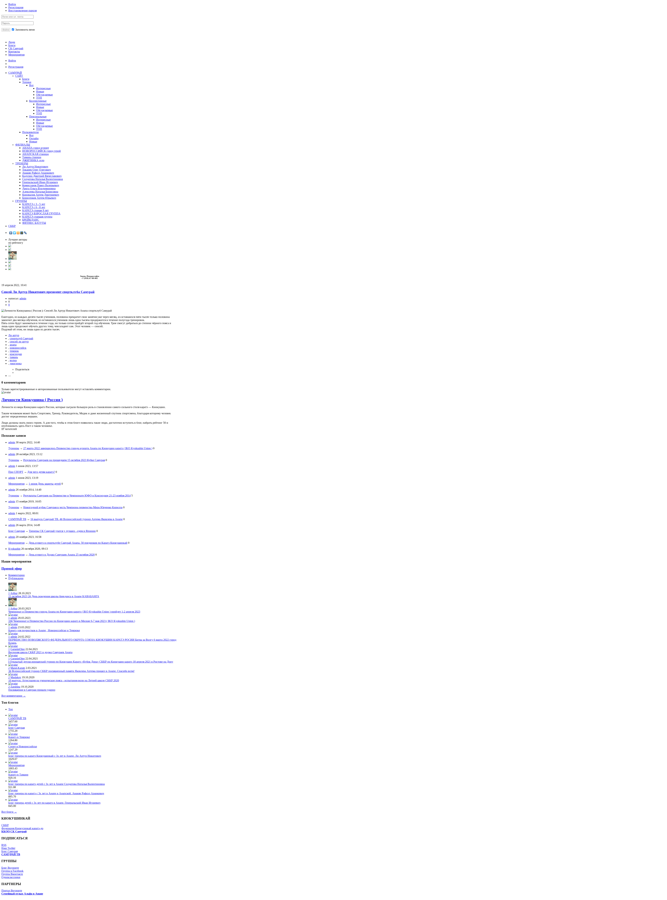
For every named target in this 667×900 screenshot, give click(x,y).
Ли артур (13, 335)
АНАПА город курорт (35, 147)
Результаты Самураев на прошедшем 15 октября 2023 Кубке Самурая (64, 460)
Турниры (13, 448)
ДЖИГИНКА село (33, 160)
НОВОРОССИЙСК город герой (41, 150)
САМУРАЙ (15, 72)
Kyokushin (14, 548)
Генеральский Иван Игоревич (40, 182)
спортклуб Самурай (21, 338)
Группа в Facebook (12, 870)
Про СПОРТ (15, 471)
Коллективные (38, 100)
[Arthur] (12, 258)
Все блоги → (9, 811)
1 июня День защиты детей (45, 483)
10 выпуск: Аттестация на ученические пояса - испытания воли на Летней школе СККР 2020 (63, 680)
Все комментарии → (13, 695)
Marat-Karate (17, 667)
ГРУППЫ (21, 200)
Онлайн (34, 138)
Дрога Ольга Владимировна (39, 188)
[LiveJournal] (25, 233)
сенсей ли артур (19, 341)
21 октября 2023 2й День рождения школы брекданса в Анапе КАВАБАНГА (53, 596)
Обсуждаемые (44, 94)
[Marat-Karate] (13, 664)
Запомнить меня (25, 29)
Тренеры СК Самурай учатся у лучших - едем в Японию (62, 531)
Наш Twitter (8, 848)
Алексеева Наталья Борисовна (40, 191)
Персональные (38, 116)
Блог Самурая (16, 531)
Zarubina (15, 686)
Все (31, 85)
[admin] (9, 246)
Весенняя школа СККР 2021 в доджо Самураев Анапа (40, 652)
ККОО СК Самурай (14, 831)
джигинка (16, 363)
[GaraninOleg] (13, 646)
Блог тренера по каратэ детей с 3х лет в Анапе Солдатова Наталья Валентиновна (56, 784)
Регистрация (15, 7)
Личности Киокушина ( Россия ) (32, 399)
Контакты (14, 51)
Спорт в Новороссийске (22, 746)
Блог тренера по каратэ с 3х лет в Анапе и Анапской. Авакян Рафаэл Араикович (56, 793)
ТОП (39, 97)
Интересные (43, 88)
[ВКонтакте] (11, 233)
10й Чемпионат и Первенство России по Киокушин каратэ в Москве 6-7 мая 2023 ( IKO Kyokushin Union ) (71, 621)
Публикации (15, 578)
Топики (26, 82)
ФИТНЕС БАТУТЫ (34, 222)
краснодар (16, 354)
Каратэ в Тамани (18, 774)
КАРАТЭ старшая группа (37, 216)
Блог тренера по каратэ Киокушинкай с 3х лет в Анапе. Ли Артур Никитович (54, 755)
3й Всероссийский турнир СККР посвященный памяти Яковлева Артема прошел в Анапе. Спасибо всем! (71, 671)
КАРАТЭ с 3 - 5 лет (33, 204)
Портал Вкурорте (11, 890)
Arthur (14, 593)
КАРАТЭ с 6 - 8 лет (33, 207)
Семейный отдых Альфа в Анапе (22, 893)
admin (22, 298)
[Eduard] (9, 269)
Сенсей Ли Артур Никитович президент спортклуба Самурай (47, 292)
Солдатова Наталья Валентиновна (42, 179)
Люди (11, 42)
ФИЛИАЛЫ (22, 144)
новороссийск (18, 347)
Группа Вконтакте (12, 874)
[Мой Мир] (22, 233)
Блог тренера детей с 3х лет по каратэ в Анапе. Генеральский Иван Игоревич (54, 802)
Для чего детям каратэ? (41, 471)
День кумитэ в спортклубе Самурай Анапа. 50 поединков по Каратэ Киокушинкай (78, 542)
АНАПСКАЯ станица (35, 154)
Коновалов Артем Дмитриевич (40, 194)
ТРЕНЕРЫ (21, 163)
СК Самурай (15, 48)
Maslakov (15, 677)
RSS (3, 845)
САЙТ (19, 75)
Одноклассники (10, 877)
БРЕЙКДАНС (30, 219)
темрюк (14, 350)
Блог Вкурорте (10, 867)
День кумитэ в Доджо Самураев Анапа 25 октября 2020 (62, 554)
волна (13, 360)
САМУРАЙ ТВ (17, 519)
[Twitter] (14, 233)
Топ (10, 709)
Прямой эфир (11, 568)
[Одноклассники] (18, 233)
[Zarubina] (13, 683)
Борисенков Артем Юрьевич (39, 197)
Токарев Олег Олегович (36, 169)
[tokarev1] (9, 262)
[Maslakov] (13, 674)
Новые (40, 91)
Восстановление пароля (22, 10)
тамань (14, 357)
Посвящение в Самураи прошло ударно (31, 689)
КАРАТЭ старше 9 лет (35, 210)
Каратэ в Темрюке (19, 737)
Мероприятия (16, 54)
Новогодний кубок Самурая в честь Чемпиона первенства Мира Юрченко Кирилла (72, 507)
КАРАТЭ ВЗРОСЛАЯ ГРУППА (41, 213)
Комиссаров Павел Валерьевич (40, 185)
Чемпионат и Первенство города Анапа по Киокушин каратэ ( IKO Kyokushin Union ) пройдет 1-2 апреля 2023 (74, 611)
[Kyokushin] (9, 249)
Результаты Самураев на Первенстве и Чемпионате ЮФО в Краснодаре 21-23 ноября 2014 (77, 495)
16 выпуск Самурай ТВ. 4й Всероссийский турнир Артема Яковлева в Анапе (76, 519)
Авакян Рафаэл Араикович (38, 172)
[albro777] (9, 265)
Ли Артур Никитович (35, 166)
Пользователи (30, 132)
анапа (13, 344)
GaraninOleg (17, 649)
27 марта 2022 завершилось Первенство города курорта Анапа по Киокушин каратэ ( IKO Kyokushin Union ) (87, 448)
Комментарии (16, 575)
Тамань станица (31, 157)
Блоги (11, 45)
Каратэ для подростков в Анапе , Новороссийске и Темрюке (44, 630)
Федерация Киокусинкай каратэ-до (22, 828)
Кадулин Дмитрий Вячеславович (41, 175)
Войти (12, 4)
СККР (12, 226)
